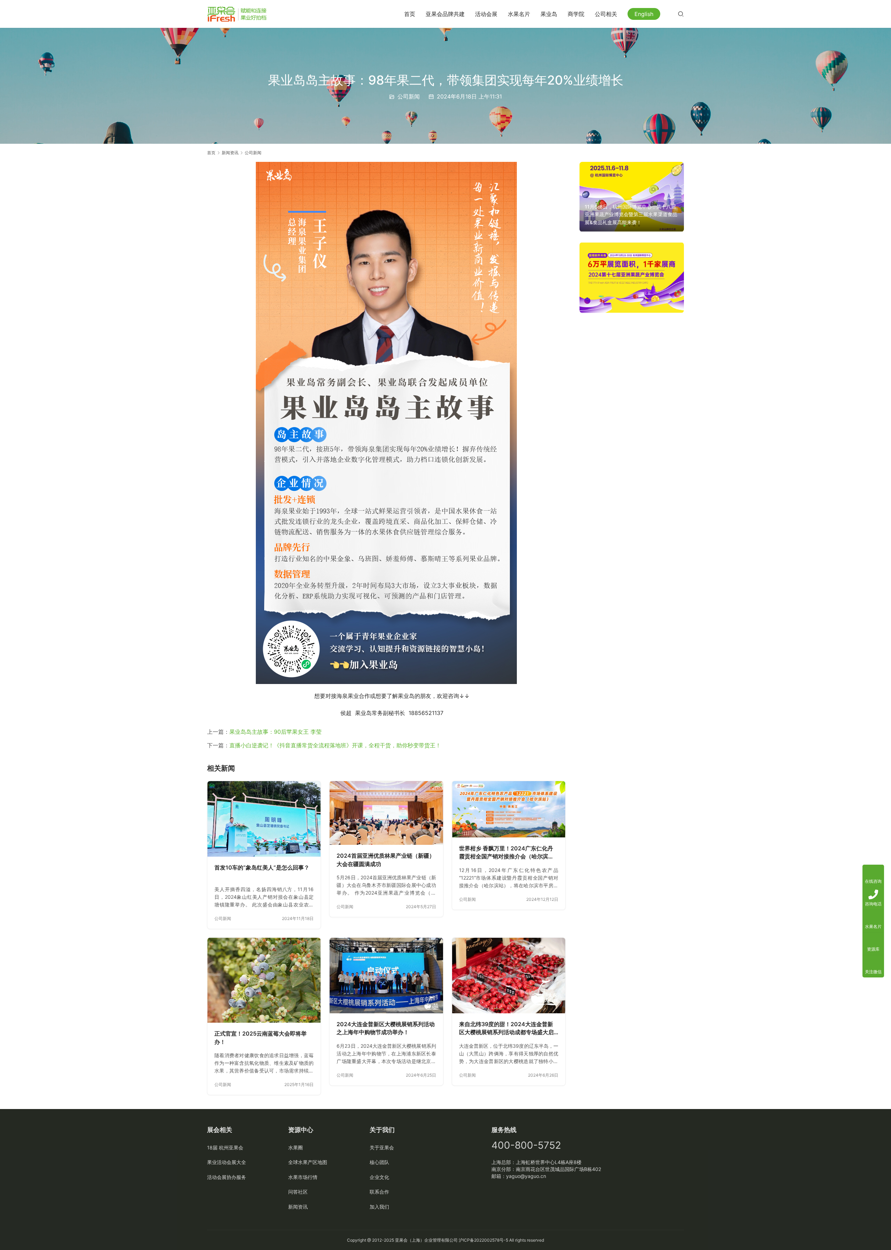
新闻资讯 (298, 1207)
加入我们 (379, 1207)
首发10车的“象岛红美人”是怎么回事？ (261, 867)
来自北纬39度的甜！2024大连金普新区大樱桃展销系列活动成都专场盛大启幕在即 (506, 1029)
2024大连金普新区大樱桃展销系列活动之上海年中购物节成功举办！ (386, 1028)
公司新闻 (408, 96)
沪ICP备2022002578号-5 (483, 1240)
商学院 (576, 13)
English (643, 13)
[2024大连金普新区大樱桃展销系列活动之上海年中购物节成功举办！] (386, 975)
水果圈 (295, 1147)
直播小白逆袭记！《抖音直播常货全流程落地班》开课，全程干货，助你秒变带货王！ (335, 745)
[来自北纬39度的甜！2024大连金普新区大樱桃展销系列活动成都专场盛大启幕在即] (508, 975)
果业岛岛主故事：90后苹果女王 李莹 (275, 731)
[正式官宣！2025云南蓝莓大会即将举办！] (264, 980)
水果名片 (519, 13)
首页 (409, 13)
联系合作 (379, 1192)
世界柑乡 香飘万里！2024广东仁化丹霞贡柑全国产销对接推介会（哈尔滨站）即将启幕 (506, 853)
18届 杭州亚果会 (225, 1147)
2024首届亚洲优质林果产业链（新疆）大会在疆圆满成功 (386, 859)
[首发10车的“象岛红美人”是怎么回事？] (264, 819)
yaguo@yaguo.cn (526, 1176)
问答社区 (298, 1192)
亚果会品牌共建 (445, 13)
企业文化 (379, 1177)
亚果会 (401, 1240)
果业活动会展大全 (226, 1162)
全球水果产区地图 (307, 1162)
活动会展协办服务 (226, 1177)
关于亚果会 (382, 1147)
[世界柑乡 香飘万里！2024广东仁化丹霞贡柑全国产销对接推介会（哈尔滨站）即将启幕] (508, 809)
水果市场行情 (302, 1177)
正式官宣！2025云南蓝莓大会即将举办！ (260, 1037)
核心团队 (379, 1162)
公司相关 (606, 13)
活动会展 (486, 13)
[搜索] (681, 13)
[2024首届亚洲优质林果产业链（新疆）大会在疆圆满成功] (386, 813)
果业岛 (549, 13)
